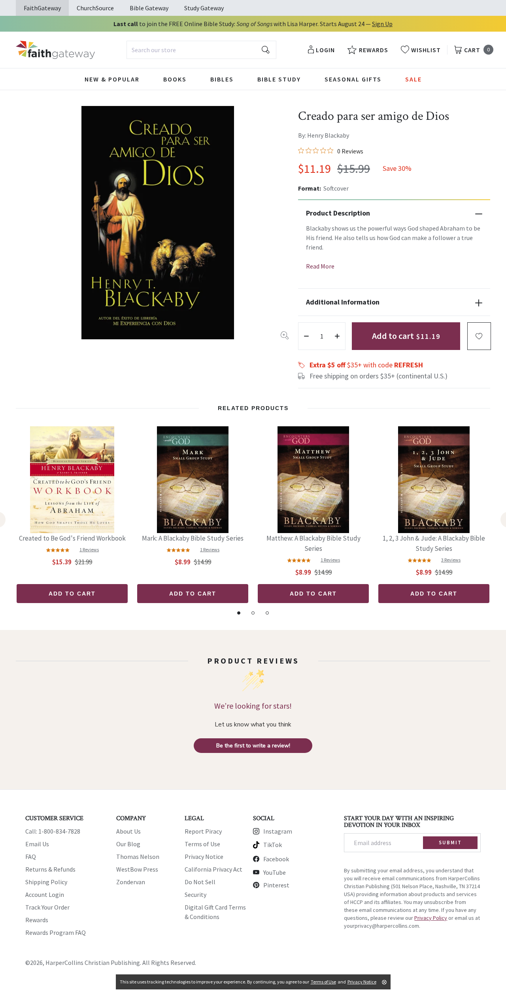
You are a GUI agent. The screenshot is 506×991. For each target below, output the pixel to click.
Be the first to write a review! (253, 745)
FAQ (30, 857)
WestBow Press (137, 869)
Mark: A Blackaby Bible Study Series (193, 538)
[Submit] (266, 50)
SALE (413, 79)
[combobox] (201, 50)
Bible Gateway (149, 8)
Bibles (222, 79)
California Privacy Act (213, 869)
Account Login (44, 894)
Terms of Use (202, 844)
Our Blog (128, 844)
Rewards (36, 920)
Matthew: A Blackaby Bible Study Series (313, 543)
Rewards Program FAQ (55, 932)
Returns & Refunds (50, 869)
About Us (128, 831)
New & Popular (112, 79)
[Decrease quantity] (306, 336)
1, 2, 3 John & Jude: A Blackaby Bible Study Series (434, 543)
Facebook (276, 859)
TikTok (272, 845)
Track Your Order (47, 907)
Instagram (277, 831)
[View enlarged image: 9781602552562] (158, 222)
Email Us (37, 844)
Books (175, 79)
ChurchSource (95, 8)
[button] (479, 336)
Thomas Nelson (137, 857)
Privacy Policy (430, 917)
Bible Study (279, 79)
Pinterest (276, 885)
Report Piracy (203, 831)
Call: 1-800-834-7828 (52, 831)
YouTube (274, 872)
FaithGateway (42, 8)
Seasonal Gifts (353, 79)
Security (195, 894)
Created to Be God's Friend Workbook (72, 538)
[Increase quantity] (337, 336)
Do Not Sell (200, 882)
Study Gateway (204, 8)
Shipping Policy (46, 882)
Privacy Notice (204, 857)
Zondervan (130, 882)
